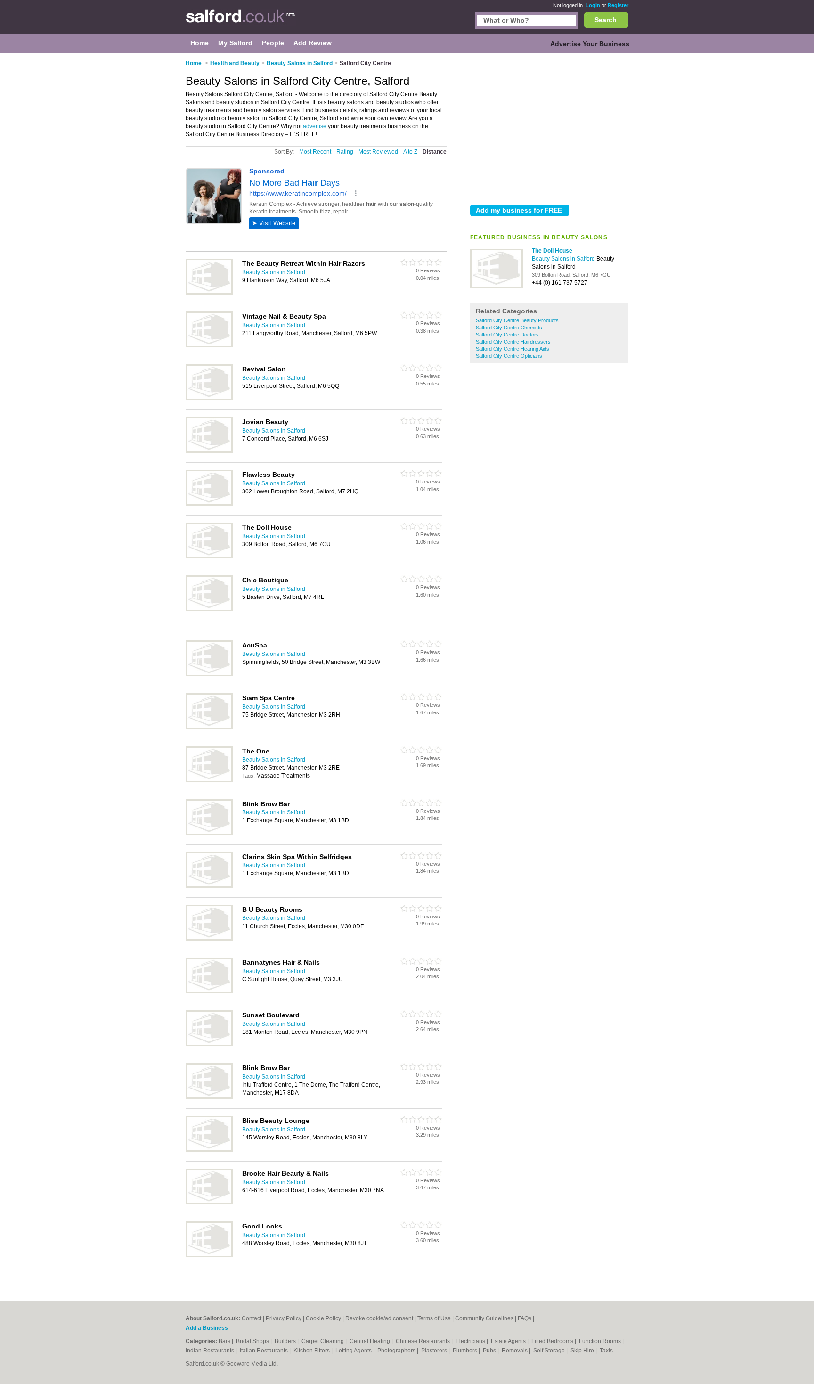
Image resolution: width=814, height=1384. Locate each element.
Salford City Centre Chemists (509, 327)
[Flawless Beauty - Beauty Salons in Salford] (209, 503)
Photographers (397, 1350)
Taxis (606, 1350)
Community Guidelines (484, 1318)
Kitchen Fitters (312, 1350)
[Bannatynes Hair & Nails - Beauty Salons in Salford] (209, 991)
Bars (225, 1341)
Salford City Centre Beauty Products (517, 320)
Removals (515, 1350)
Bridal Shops (253, 1341)
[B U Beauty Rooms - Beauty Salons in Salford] (209, 938)
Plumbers (466, 1350)
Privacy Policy (283, 1318)
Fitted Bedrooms (553, 1341)
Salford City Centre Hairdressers (513, 341)
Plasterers (434, 1350)
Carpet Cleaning (323, 1341)
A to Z (410, 151)
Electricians (471, 1341)
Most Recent (315, 151)
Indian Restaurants (211, 1350)
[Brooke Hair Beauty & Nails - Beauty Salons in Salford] (209, 1202)
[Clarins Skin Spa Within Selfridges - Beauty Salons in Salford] (209, 886)
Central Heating (370, 1341)
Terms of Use (434, 1318)
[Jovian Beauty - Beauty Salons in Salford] (209, 451)
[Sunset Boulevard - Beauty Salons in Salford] (209, 1044)
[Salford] (241, 21)
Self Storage (549, 1350)
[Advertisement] (549, 127)
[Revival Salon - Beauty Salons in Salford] (209, 398)
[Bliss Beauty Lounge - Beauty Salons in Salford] (209, 1150)
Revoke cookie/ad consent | (381, 1318)
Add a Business (207, 1328)
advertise (314, 126)
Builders (286, 1341)
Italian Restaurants (264, 1350)
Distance (435, 151)
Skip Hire (582, 1350)
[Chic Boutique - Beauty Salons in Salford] (209, 609)
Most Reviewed (378, 151)
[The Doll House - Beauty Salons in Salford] (496, 286)
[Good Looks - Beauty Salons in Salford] (209, 1255)
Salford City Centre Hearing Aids (512, 349)
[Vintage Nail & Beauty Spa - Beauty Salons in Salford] (209, 345)
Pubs (490, 1350)
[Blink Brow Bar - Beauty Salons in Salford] (209, 833)
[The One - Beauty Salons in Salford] (209, 780)
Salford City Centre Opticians (509, 356)
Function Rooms (600, 1341)
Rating (344, 151)
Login (593, 5)
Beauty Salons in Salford (564, 258)
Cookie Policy (323, 1318)
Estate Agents (509, 1341)
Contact (251, 1318)
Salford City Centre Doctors (507, 334)
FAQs (524, 1318)
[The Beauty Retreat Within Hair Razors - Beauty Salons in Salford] (209, 292)
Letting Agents (354, 1350)
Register (618, 5)
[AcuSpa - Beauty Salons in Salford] (209, 674)
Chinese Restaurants (423, 1341)
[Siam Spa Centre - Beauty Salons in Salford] (209, 727)
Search (605, 20)
